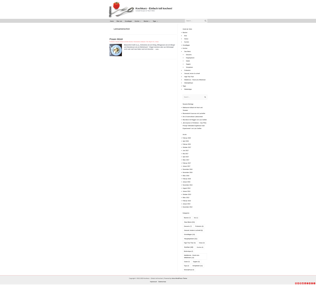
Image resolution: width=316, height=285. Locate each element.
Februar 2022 (187, 138)
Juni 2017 (186, 150)
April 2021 (186, 141)
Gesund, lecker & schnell (121, 41)
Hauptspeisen (190, 58)
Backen (185, 32)
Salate (188, 61)
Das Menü (187, 51)
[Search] (205, 21)
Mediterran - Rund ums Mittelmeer (191, 256)
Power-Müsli (116, 39)
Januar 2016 (186, 182)
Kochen (131, 41)
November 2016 (187, 172)
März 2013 (186, 197)
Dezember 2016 (187, 169)
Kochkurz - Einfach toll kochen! (154, 8)
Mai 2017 (185, 153)
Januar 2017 (186, 166)
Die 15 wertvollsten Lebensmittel (193, 116)
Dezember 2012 (187, 207)
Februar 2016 (187, 179)
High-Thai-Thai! (189, 76)
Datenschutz (162, 281)
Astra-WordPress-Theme (179, 278)
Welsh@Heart (188, 83)
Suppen (188, 64)
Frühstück (112, 41)
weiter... (158, 49)
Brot (185, 36)
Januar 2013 (186, 204)
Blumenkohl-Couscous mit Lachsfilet (194, 113)
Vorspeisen (189, 67)
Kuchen (186, 42)
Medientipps (188, 89)
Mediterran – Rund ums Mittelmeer (195, 80)
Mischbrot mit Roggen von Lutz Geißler (195, 120)
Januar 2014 (186, 191)
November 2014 (187, 185)
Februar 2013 (187, 201)
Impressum (153, 281)
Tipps (184, 86)
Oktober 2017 (187, 147)
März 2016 (186, 175)
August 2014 (186, 188)
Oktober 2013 (187, 194)
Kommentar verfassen (139, 41)
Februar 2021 (187, 144)
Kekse (186, 39)
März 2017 (186, 160)
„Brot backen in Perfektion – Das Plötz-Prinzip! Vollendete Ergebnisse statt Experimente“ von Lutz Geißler (195, 125)
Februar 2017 (187, 163)
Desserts (189, 54)
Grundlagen (186, 45)
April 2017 (186, 157)
